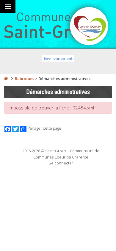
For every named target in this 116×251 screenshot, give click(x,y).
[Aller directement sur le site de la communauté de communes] (89, 27)
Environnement (58, 58)
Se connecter (61, 163)
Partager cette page (44, 128)
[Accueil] (6, 78)
